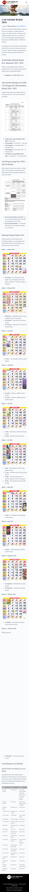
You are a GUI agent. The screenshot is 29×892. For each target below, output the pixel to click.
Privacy (12, 888)
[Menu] (26, 2)
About (16, 888)
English (18, 26)
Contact (21, 888)
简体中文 (23, 26)
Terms (7, 888)
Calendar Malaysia (17, 890)
